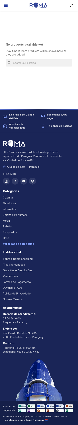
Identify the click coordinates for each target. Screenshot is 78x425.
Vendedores (10, 276)
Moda (6, 220)
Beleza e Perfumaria (15, 214)
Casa (6, 238)
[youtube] (23, 181)
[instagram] (6, 181)
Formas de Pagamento (17, 281)
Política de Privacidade (17, 293)
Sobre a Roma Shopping (18, 258)
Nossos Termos (13, 299)
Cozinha (8, 197)
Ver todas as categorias (18, 243)
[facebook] (15, 181)
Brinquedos (10, 232)
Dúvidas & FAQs (12, 287)
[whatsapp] (32, 181)
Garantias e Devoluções (17, 270)
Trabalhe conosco (14, 264)
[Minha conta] (71, 5)
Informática (10, 209)
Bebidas (8, 226)
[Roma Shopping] (38, 5)
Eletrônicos (10, 203)
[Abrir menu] (6, 5)
